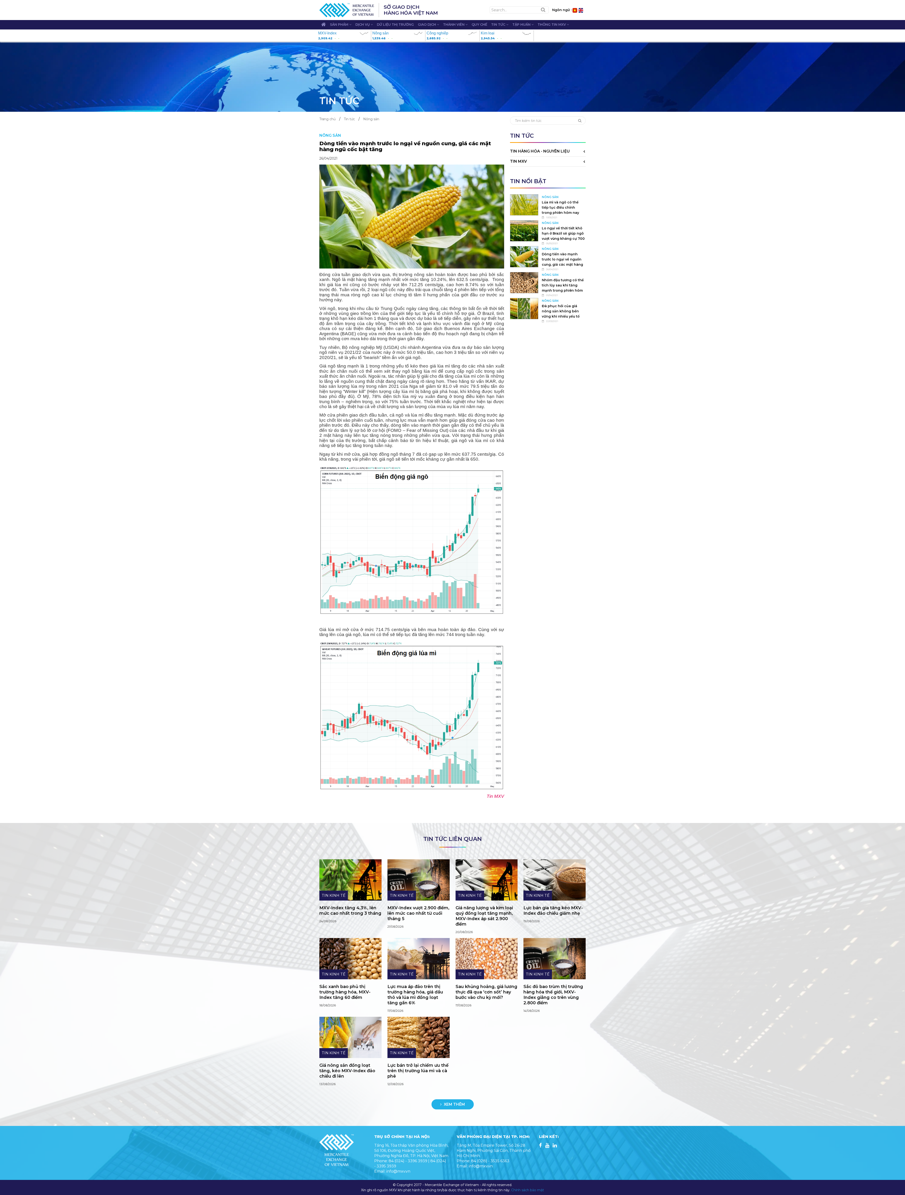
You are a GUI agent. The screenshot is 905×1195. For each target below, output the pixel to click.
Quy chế (479, 24)
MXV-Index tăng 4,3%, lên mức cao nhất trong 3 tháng (350, 910)
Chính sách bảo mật (527, 1190)
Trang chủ (327, 119)
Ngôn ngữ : (562, 10)
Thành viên (454, 24)
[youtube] (547, 1146)
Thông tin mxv (552, 24)
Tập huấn (521, 24)
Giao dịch (427, 24)
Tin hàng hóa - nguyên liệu (540, 151)
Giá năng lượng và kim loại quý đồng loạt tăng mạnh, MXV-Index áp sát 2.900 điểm (484, 916)
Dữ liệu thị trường (395, 24)
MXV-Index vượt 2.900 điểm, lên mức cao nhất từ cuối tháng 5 (418, 913)
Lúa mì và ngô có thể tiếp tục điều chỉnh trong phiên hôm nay (560, 207)
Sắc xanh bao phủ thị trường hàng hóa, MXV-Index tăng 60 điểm (344, 992)
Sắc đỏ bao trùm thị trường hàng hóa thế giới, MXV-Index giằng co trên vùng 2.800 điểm (553, 994)
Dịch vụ (363, 24)
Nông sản (371, 119)
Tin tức (498, 24)
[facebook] (540, 1146)
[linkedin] (555, 1146)
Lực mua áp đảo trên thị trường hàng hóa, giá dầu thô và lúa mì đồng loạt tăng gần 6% (415, 994)
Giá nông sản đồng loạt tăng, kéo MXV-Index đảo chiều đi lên (347, 1071)
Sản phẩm (339, 24)
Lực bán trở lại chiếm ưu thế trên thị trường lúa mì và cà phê (417, 1071)
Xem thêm (454, 1104)
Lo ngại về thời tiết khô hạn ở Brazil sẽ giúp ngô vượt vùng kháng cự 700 (563, 233)
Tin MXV (518, 161)
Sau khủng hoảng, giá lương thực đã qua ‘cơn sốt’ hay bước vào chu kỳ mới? (486, 992)
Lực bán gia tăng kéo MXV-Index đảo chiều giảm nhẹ (553, 910)
